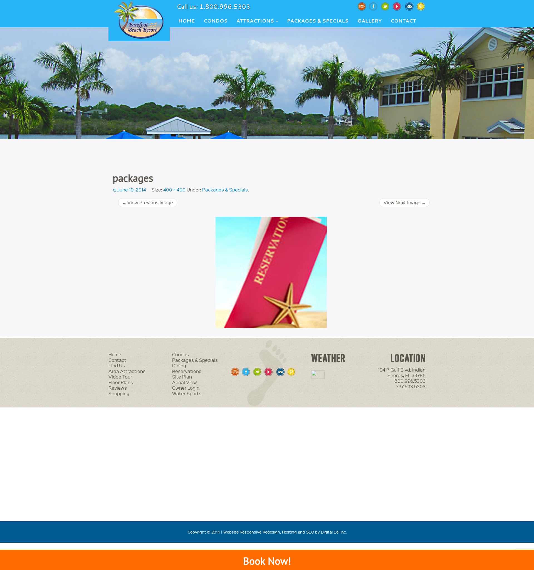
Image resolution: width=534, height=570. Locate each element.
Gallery (369, 21)
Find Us (116, 365)
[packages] (271, 272)
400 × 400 (174, 190)
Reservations (186, 371)
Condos (216, 21)
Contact (403, 21)
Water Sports (186, 393)
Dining (179, 365)
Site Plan (182, 377)
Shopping (118, 393)
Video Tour (120, 377)
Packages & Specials (317, 21)
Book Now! (267, 560)
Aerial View (184, 382)
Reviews (117, 388)
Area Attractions (126, 371)
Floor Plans (120, 382)
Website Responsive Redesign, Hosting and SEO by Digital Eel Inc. (285, 531)
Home (186, 21)
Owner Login (185, 388)
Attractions (255, 21)
